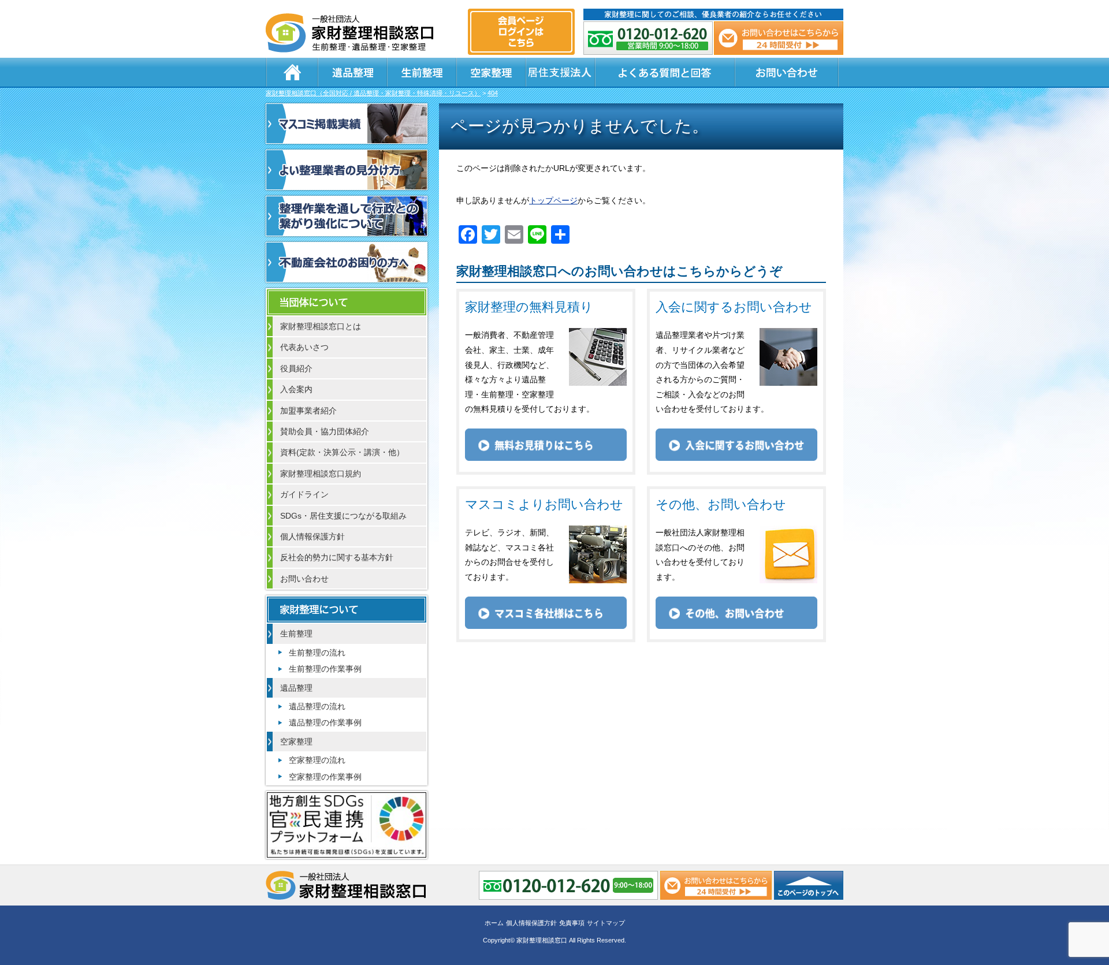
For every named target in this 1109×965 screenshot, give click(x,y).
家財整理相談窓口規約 (320, 473)
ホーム (292, 72)
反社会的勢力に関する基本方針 (336, 557)
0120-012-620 (648, 38)
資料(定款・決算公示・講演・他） (342, 452)
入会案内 (296, 389)
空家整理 (491, 72)
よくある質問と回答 (665, 72)
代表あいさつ (304, 347)
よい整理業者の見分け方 (346, 170)
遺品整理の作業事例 (325, 722)
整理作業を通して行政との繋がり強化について (346, 216)
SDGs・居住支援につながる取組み (343, 515)
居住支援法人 (560, 72)
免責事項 (572, 922)
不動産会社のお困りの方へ (346, 262)
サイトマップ (606, 922)
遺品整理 (352, 72)
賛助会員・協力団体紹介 (324, 431)
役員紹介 (296, 368)
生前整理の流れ (317, 652)
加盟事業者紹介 (308, 410)
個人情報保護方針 (312, 536)
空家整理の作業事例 (325, 776)
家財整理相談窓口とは (320, 326)
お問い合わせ (787, 72)
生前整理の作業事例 (325, 668)
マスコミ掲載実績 (346, 123)
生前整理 (421, 72)
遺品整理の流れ (317, 706)
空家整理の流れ (317, 760)
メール (778, 38)
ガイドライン (304, 494)
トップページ (553, 200)
